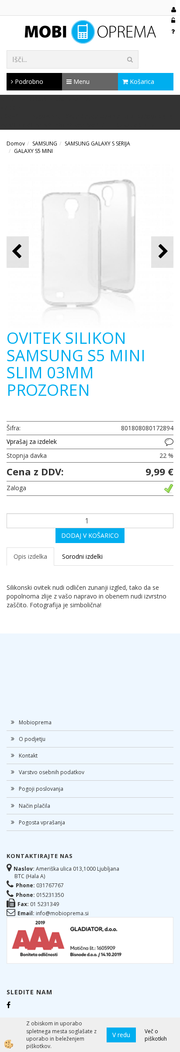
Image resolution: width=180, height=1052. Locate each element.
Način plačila (34, 806)
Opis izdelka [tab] (30, 556)
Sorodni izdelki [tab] (82, 556)
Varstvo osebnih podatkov (51, 772)
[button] (162, 251)
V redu (121, 1035)
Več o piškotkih (156, 1035)
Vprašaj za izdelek (32, 441)
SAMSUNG (44, 143)
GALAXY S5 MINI (33, 151)
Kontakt (28, 755)
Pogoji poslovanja (41, 788)
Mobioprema (35, 722)
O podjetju (32, 739)
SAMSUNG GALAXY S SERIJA (97, 143)
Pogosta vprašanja (42, 822)
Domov (16, 143)
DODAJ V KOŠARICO (90, 535)
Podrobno (28, 81)
